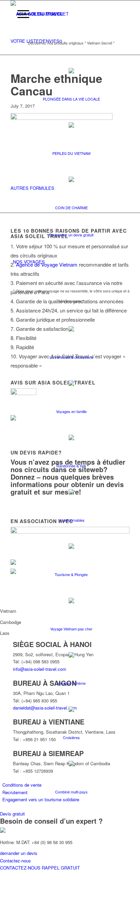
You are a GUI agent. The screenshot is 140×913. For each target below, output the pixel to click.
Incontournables (71, 520)
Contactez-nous (15, 860)
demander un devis (18, 853)
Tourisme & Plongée (71, 574)
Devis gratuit (12, 813)
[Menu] (20, 14)
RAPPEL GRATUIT (61, 867)
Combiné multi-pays (71, 791)
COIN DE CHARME (71, 207)
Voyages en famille (71, 411)
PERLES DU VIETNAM (71, 153)
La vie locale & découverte (71, 357)
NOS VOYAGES (29, 261)
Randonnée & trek (71, 465)
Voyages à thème (71, 683)
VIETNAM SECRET (49, 14)
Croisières (71, 737)
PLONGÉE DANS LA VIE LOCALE (71, 99)
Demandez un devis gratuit (71, 234)
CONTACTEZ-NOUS (21, 867)
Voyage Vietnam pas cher (71, 628)
